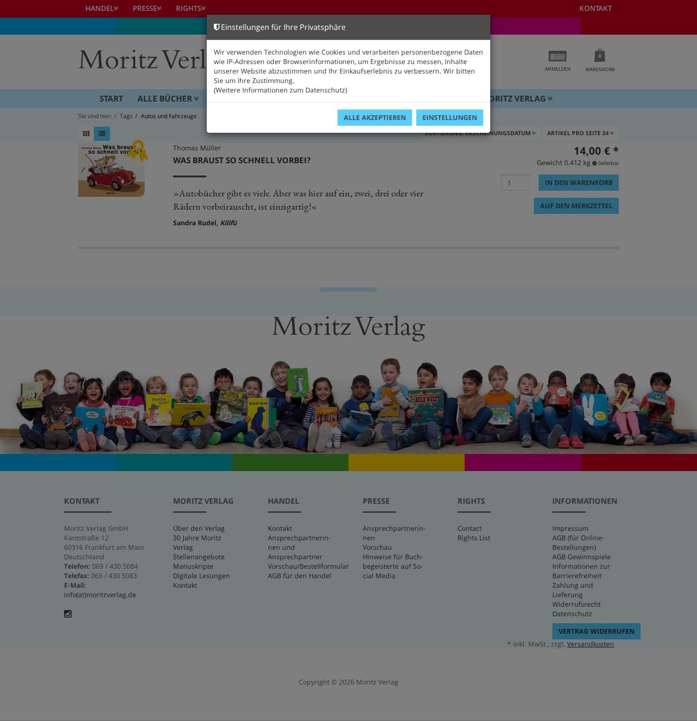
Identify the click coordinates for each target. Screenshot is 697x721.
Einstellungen (449, 117)
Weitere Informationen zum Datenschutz (280, 89)
